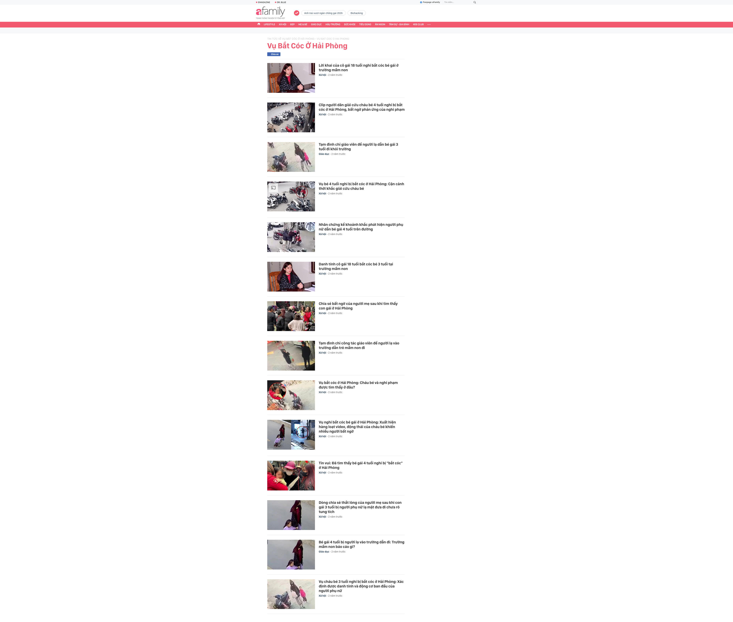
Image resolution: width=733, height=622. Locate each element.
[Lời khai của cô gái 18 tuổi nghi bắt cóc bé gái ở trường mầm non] (291, 78)
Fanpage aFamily (431, 2)
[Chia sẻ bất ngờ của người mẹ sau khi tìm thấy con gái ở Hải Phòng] (291, 316)
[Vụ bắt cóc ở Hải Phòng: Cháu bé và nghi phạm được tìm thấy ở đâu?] (291, 395)
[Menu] (429, 24)
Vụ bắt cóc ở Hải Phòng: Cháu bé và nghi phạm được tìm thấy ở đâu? (358, 384)
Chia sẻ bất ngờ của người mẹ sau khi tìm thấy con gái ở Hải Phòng (358, 305)
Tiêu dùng (365, 24)
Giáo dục (316, 24)
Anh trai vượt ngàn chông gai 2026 (323, 13)
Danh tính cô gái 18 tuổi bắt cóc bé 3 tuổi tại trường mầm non (356, 266)
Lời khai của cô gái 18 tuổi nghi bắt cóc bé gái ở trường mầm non (359, 67)
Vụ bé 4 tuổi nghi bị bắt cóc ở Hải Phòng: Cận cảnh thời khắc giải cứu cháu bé (361, 186)
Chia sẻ (275, 54)
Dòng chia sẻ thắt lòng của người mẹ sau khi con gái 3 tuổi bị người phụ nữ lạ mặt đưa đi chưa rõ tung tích (360, 507)
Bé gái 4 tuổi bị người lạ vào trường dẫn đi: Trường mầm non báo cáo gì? (361, 544)
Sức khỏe (349, 24)
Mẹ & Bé (303, 24)
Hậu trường (332, 24)
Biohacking (357, 13)
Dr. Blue (281, 2)
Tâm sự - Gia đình (399, 24)
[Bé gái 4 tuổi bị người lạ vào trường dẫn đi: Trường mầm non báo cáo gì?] (291, 554)
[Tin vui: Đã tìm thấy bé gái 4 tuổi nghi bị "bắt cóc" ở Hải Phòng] (291, 475)
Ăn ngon (380, 24)
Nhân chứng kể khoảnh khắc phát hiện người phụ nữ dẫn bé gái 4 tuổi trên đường (361, 226)
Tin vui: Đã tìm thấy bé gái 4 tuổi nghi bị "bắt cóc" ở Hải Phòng (361, 465)
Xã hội (282, 24)
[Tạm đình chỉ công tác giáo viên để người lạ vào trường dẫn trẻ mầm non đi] (291, 356)
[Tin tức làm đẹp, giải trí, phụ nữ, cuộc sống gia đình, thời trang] (270, 13)
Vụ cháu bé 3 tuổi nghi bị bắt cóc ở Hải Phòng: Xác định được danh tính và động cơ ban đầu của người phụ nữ (361, 586)
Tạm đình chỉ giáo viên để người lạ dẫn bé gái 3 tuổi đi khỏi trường (358, 146)
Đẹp (292, 24)
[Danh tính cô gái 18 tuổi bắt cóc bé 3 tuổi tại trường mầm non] (291, 277)
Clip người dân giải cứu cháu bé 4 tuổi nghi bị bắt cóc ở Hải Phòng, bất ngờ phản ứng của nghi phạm (362, 107)
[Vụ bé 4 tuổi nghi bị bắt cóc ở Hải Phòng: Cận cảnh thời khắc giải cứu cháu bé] (291, 197)
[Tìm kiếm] (474, 2)
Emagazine (264, 2)
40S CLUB (418, 24)
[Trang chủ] (259, 24)
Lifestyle (269, 24)
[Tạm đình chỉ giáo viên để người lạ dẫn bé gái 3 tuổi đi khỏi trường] (291, 157)
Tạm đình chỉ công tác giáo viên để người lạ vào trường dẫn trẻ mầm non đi (359, 345)
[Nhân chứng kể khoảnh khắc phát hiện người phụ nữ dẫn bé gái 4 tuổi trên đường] (291, 237)
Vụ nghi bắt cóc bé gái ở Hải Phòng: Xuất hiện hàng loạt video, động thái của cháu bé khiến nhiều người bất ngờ (357, 427)
